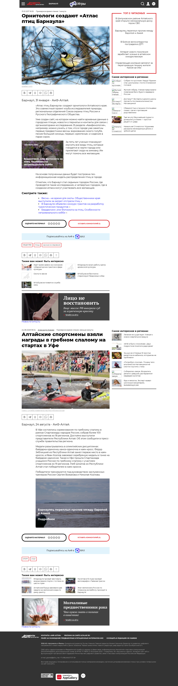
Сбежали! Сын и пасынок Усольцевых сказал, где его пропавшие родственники (140, 110)
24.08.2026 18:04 (29, 330)
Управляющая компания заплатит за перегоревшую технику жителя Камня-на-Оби (134, 65)
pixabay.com (27, 86)
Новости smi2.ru (31, 321)
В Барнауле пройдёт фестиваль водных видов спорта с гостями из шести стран (49, 581)
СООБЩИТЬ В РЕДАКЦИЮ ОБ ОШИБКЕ (122, 638)
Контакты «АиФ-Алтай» (51, 635)
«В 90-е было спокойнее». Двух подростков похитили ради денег (138, 345)
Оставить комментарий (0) (89, 537)
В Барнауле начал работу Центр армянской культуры (92, 266)
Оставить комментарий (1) (89, 224)
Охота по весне (40, 274)
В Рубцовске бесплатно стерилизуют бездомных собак (91, 275)
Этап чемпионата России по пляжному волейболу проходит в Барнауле (92, 590)
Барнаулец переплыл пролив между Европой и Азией (134, 32)
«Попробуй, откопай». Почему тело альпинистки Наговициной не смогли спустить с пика (139, 364)
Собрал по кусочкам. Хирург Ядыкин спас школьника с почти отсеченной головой (140, 83)
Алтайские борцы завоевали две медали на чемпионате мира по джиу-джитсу (48, 590)
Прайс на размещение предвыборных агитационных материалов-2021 (72, 638)
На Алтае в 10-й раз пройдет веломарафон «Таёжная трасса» (91, 580)
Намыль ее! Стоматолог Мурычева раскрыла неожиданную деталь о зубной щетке (139, 128)
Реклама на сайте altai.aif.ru (77, 635)
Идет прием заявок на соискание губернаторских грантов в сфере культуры (48, 267)
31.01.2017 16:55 (28, 11)
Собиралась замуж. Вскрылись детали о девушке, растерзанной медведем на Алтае (138, 373)
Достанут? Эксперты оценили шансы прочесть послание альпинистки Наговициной (140, 101)
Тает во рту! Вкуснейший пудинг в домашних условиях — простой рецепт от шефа (138, 119)
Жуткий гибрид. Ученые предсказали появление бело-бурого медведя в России (140, 92)
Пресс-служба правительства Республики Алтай (43, 410)
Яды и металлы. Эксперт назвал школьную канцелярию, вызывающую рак (137, 383)
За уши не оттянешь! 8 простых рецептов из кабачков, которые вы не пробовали (140, 355)
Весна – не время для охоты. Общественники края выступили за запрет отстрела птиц (69, 199)
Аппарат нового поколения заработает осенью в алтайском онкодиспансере (134, 54)
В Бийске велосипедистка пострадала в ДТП (134, 43)
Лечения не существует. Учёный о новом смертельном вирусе (138, 336)
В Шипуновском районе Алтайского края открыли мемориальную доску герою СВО (134, 20)
